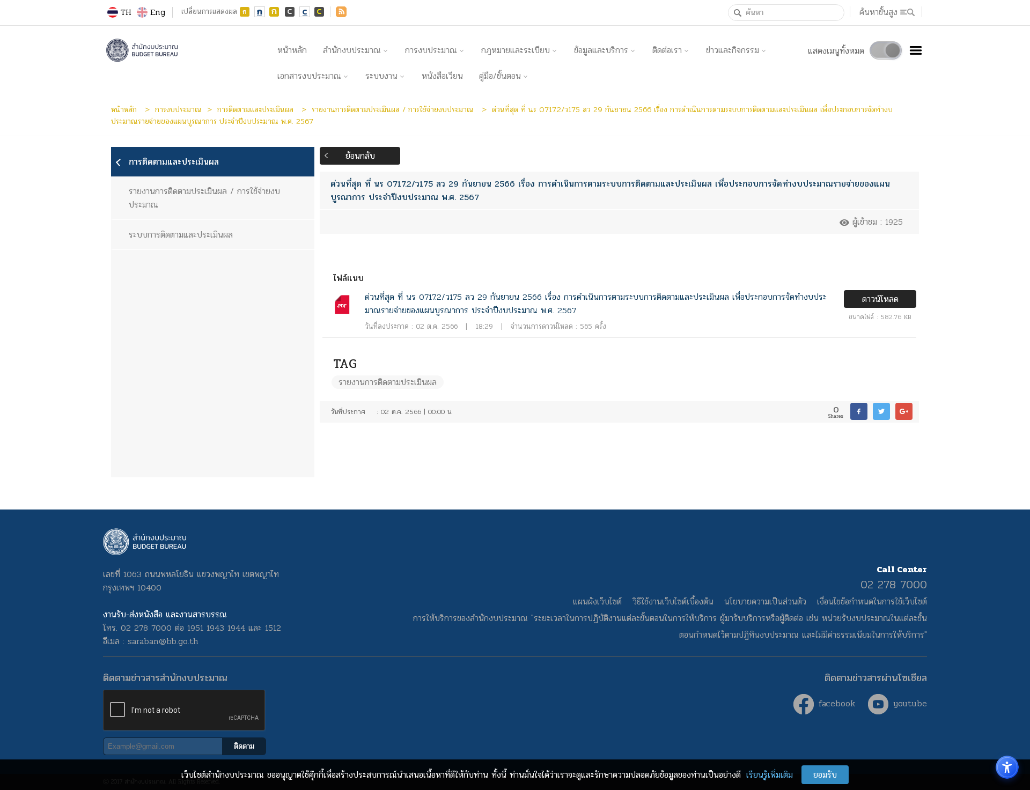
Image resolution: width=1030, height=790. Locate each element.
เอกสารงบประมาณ (309, 76)
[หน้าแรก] (186, 50)
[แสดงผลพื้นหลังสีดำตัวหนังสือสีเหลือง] (319, 11)
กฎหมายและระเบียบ (515, 50)
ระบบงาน (381, 76)
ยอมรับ (825, 774)
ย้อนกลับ (360, 156)
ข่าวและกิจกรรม (732, 50)
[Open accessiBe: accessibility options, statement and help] (1007, 767)
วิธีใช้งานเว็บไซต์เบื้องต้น (672, 601)
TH (126, 12)
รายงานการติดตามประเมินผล (388, 382)
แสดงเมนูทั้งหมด (836, 50)
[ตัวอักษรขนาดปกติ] (259, 11)
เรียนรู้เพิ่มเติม (769, 774)
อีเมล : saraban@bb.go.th (150, 641)
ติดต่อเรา (667, 50)
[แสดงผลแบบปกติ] (304, 11)
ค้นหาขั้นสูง (878, 12)
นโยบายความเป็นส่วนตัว (765, 601)
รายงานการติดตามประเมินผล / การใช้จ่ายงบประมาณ (394, 109)
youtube (908, 703)
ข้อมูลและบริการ (601, 50)
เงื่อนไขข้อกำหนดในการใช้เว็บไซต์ (872, 601)
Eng (157, 12)
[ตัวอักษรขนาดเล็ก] (244, 11)
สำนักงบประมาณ (352, 50)
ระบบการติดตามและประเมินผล (181, 234)
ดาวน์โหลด (880, 299)
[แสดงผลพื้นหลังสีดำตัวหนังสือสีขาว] (289, 11)
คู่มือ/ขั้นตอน (500, 76)
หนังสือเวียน (442, 76)
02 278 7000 (893, 584)
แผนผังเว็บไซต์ (597, 601)
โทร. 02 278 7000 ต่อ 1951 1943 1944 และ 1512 (192, 627)
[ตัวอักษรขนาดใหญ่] (274, 11)
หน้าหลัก (292, 50)
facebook (835, 703)
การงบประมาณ (431, 50)
